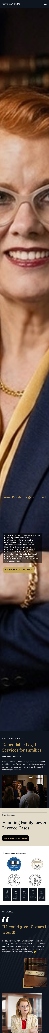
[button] (45, 4)
